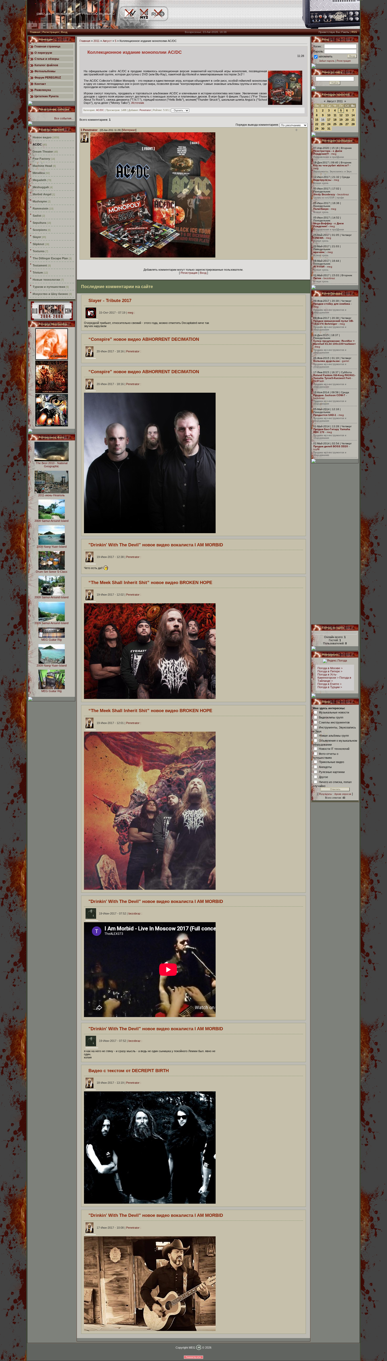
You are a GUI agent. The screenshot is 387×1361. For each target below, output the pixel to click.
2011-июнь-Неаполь (51, 495)
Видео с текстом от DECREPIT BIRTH (128, 1070)
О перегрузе (43, 52)
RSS (354, 32)
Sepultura (39, 222)
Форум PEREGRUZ (47, 77)
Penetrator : (119, 351)
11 (335, 115)
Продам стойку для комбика (331, 303)
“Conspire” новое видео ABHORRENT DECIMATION (143, 339)
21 (353, 119)
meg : (117, 312)
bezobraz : (120, 913)
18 (334, 119)
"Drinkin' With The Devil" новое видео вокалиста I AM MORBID (155, 544)
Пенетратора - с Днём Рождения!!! (327, 152)
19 (341, 119)
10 (328, 115)
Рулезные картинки (332, 771)
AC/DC (37, 144)
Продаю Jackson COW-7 (329, 395)
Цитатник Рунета (46, 96)
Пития (317, 278)
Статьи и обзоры (46, 58)
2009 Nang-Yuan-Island (52, 546)
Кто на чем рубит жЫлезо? (331, 165)
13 (347, 115)
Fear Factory (41, 158)
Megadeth (39, 180)
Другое (323, 776)
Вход (64, 32)
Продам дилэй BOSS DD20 (330, 446)
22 (316, 124)
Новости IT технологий (334, 748)
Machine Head (42, 165)
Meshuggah (41, 187)
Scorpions (40, 229)
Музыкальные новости (334, 712)
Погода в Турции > (329, 687)
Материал (129, 130)
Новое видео (42, 137)
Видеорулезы (322, 179)
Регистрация (50, 32)
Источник (137, 102)
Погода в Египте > (329, 684)
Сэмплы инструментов (334, 722)
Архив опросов (342, 794)
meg (333, 153)
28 (353, 124)
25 (334, 124)
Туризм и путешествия (49, 286)
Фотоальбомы (44, 71)
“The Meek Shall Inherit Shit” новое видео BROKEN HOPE (150, 582)
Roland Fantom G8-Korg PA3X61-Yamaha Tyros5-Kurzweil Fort (334, 377)
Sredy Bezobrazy (324, 194)
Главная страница (47, 46)
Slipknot (38, 244)
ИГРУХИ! (319, 266)
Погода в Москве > (330, 668)
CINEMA (318, 237)
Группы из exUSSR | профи (328, 197)
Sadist (37, 215)
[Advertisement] (335, 544)
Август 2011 (335, 101)
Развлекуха (42, 89)
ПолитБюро (321, 208)
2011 (96, 40)
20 (347, 119)
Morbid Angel (42, 194)
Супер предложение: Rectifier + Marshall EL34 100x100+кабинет (334, 342)
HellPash (318, 381)
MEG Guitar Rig (51, 639)
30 (322, 128)
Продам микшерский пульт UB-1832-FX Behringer (333, 322)
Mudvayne (40, 201)
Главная (35, 32)
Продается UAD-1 (324, 415)
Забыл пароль (327, 61)
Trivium (38, 272)
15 (316, 119)
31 (328, 128)
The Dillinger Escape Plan (50, 258)
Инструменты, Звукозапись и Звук (332, 171)
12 (341, 115)
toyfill (316, 449)
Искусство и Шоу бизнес (50, 293)
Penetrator (145, 110)
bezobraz (343, 194)
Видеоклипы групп (331, 717)
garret (345, 360)
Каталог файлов (46, 65)
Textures (38, 251)
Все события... (64, 118)
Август (107, 40)
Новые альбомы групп (334, 735)
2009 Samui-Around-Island (51, 520)
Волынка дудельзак (326, 360)
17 (328, 119)
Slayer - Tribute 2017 (109, 300)
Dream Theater (43, 151)
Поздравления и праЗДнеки (328, 157)
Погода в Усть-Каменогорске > (328, 676)
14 (353, 115)
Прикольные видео (331, 761)
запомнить (325, 56)
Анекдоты (325, 766)
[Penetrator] (89, 256)
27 (347, 124)
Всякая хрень (321, 183)
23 (322, 124)
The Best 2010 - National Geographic (51, 464)
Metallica (39, 172)
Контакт (40, 83)
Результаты (325, 794)
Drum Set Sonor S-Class (51, 571)
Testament (40, 265)
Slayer (37, 237)
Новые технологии (46, 279)
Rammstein (40, 208)
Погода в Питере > (329, 671)
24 (328, 124)
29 (316, 128)
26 (341, 124)
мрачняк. (319, 252)
